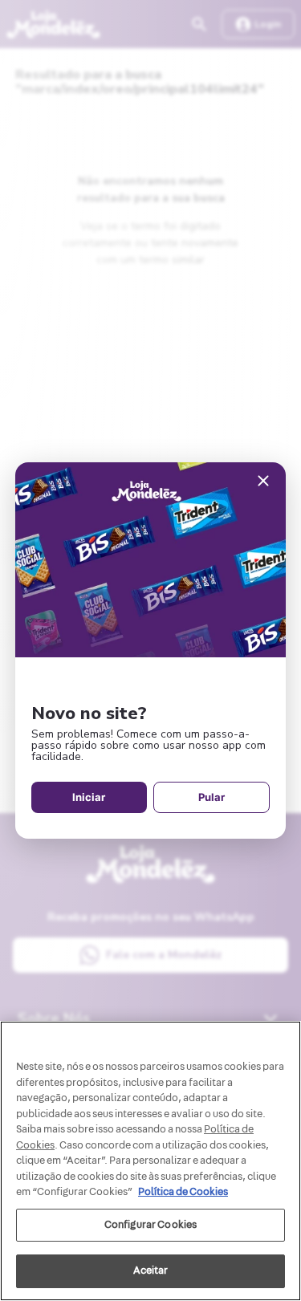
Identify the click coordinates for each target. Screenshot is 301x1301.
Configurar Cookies (150, 1224)
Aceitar (151, 1270)
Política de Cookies (183, 1191)
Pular (211, 797)
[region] (150, 1161)
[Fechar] (263, 482)
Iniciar (88, 797)
